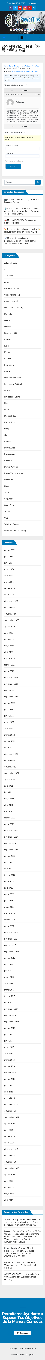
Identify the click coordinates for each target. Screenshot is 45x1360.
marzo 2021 (9, 811)
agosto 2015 (9, 1079)
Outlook (7, 435)
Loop (6, 410)
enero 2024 (9, 595)
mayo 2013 (9, 1194)
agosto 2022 (9, 703)
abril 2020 (8, 869)
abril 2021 (8, 805)
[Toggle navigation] (22, 37)
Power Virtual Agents (13, 473)
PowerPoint (9, 480)
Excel (6, 346)
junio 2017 (9, 971)
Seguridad (8, 499)
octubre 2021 (10, 767)
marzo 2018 (9, 913)
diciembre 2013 (11, 1149)
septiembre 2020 (11, 850)
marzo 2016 (9, 1060)
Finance (7, 359)
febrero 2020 (9, 875)
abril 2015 (8, 1092)
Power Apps (35, 66)
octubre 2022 (10, 690)
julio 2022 (8, 709)
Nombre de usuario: (12, 145)
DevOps (7, 320)
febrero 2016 (9, 1066)
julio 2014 (8, 1130)
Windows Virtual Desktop (15, 531)
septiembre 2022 (11, 697)
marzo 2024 (9, 582)
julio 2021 (8, 786)
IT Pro (7, 390)
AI (5, 269)
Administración (10, 263)
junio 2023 (9, 639)
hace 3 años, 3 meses (31, 78)
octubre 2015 (10, 1073)
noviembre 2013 (11, 1156)
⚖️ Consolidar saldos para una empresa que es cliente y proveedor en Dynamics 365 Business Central (21, 211)
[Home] (4, 37)
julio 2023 (8, 633)
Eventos (7, 339)
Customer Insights (12, 295)
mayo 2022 (9, 722)
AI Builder (8, 276)
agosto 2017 (9, 958)
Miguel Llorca (10, 1263)
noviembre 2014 (11, 1105)
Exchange (8, 352)
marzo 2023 (9, 658)
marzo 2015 (9, 1098)
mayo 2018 (9, 907)
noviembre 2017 (11, 939)
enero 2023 (9, 671)
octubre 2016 (10, 1015)
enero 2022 (9, 748)
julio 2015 (8, 1085)
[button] (40, 37)
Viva (6, 518)
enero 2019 (9, 894)
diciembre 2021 (11, 754)
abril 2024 (8, 576)
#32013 (37, 94)
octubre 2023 (10, 614)
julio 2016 (8, 1034)
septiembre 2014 (11, 1117)
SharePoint (9, 505)
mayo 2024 (9, 569)
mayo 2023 (9, 646)
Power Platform (11, 467)
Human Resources (12, 378)
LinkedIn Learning (12, 397)
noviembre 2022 (11, 684)
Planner (7, 441)
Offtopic (7, 429)
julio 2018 (8, 901)
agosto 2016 (9, 1028)
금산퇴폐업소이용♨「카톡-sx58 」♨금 (25, 71)
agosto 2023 (9, 627)
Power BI (8, 461)
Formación (9, 365)
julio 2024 (8, 556)
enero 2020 (9, 881)
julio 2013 (8, 1181)
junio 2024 (9, 563)
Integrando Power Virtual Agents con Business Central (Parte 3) (20, 1265)
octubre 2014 (10, 1111)
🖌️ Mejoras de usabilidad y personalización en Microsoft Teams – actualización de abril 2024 (20, 241)
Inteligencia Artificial (13, 384)
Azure (6, 282)
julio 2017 (8, 964)
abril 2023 (8, 652)
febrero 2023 (9, 665)
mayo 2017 (9, 977)
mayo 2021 (9, 799)
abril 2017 (8, 983)
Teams (7, 512)
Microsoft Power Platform (22, 66)
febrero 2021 (9, 818)
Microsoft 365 (10, 416)
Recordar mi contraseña (15, 161)
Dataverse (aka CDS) (13, 308)
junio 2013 (9, 1187)
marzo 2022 (9, 735)
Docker (7, 327)
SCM (6, 492)
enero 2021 (9, 824)
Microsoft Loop (10, 422)
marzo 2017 (9, 990)
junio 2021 (9, 792)
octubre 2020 (10, 843)
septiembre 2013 (11, 1168)
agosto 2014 (9, 1124)
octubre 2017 (10, 945)
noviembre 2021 (11, 760)
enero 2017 (9, 1003)
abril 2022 (8, 729)
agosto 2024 (9, 550)
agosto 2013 (9, 1175)
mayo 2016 (9, 1047)
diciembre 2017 (11, 932)
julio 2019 (8, 888)
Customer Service (12, 301)
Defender (8, 314)
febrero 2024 (9, 588)
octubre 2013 (10, 1162)
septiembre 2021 (11, 773)
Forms (7, 371)
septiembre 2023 (11, 620)
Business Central (11, 288)
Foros (11, 66)
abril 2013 (8, 1200)
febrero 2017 (9, 996)
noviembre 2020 (11, 837)
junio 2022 (9, 716)
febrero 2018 (9, 920)
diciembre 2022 (11, 678)
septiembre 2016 (11, 1022)
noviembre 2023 (11, 607)
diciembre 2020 (11, 831)
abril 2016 (8, 1054)
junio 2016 (9, 1041)
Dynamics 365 (10, 333)
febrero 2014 (9, 1136)
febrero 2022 (9, 741)
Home (6, 66)
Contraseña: (10, 153)
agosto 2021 (9, 780)
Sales (6, 486)
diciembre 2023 (11, 601)
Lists (6, 403)
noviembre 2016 (11, 1009)
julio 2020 (8, 862)
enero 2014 (9, 1143)
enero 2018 (9, 926)
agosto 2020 (9, 856)
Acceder (13, 166)
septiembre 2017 (11, 952)
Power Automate (11, 454)
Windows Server (11, 524)
